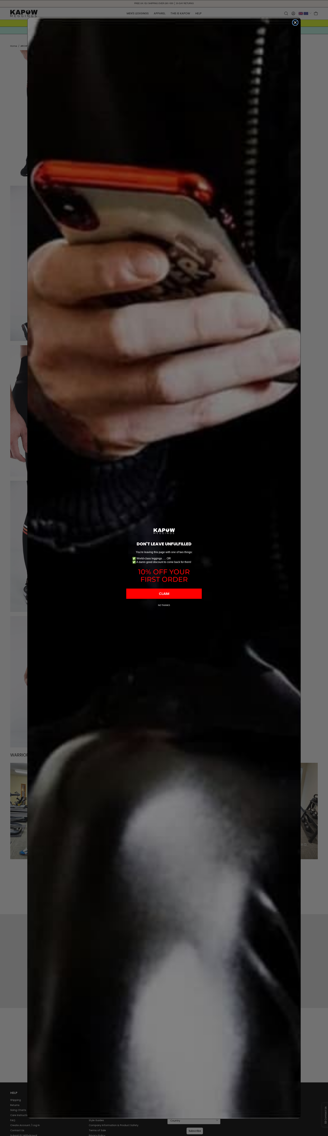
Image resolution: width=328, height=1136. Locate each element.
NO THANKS (164, 605)
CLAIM (164, 593)
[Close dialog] (295, 22)
